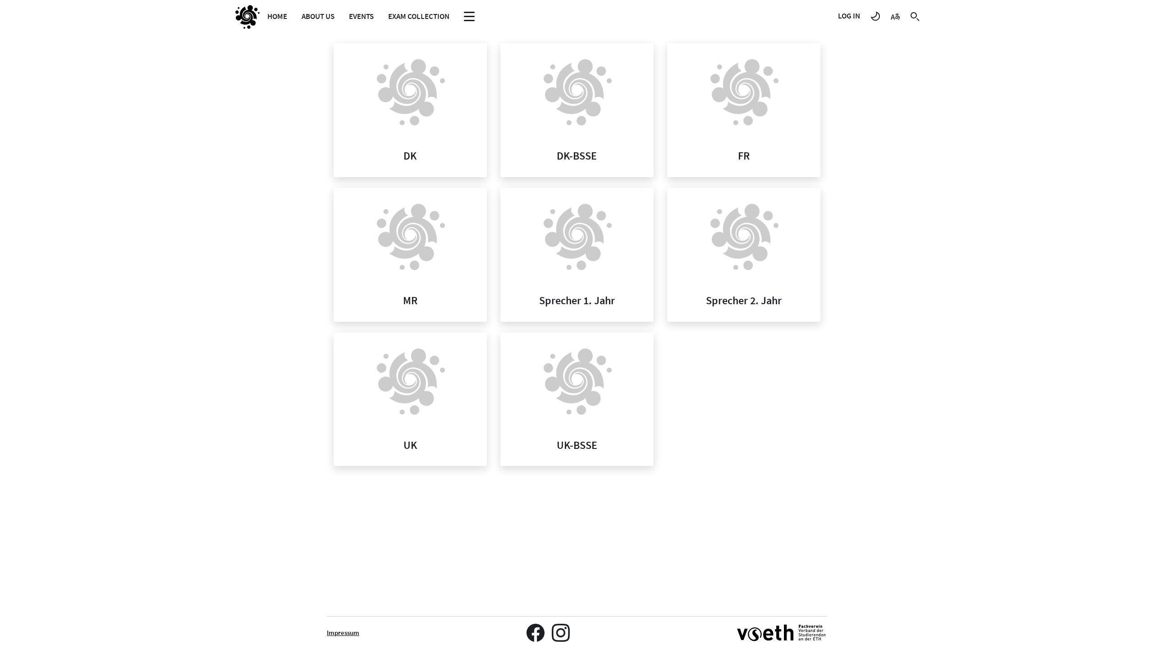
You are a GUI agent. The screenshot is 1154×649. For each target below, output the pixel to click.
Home (277, 16)
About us (318, 16)
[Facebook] (536, 633)
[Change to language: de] (895, 16)
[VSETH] (782, 632)
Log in (849, 16)
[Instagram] (561, 633)
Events (361, 16)
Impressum (343, 633)
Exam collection (418, 16)
